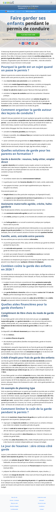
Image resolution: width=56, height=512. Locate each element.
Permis (11, 500)
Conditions (41, 506)
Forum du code (42, 503)
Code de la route (42, 497)
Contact (42, 509)
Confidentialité (14, 509)
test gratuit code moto (46, 39)
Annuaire (41, 500)
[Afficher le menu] (51, 2)
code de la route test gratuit (24, 39)
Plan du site (14, 497)
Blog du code (14, 503)
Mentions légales (14, 506)
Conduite (16, 500)
